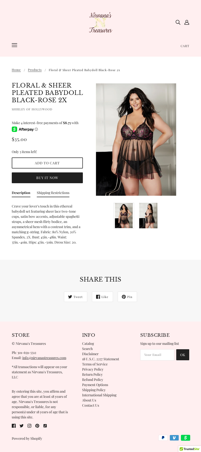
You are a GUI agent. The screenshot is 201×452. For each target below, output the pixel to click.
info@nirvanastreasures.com (44, 357)
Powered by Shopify (27, 438)
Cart (185, 46)
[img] (178, 22)
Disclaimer (90, 353)
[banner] (100, 21)
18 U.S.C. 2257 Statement (100, 359)
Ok (182, 354)
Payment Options (95, 384)
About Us (89, 400)
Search (87, 348)
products (35, 70)
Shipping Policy (94, 389)
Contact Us (90, 405)
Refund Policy (92, 379)
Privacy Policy (92, 369)
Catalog (88, 343)
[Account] (186, 22)
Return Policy (92, 374)
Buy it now (47, 177)
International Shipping (99, 395)
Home (16, 70)
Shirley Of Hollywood (32, 109)
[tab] (21, 193)
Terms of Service (95, 364)
